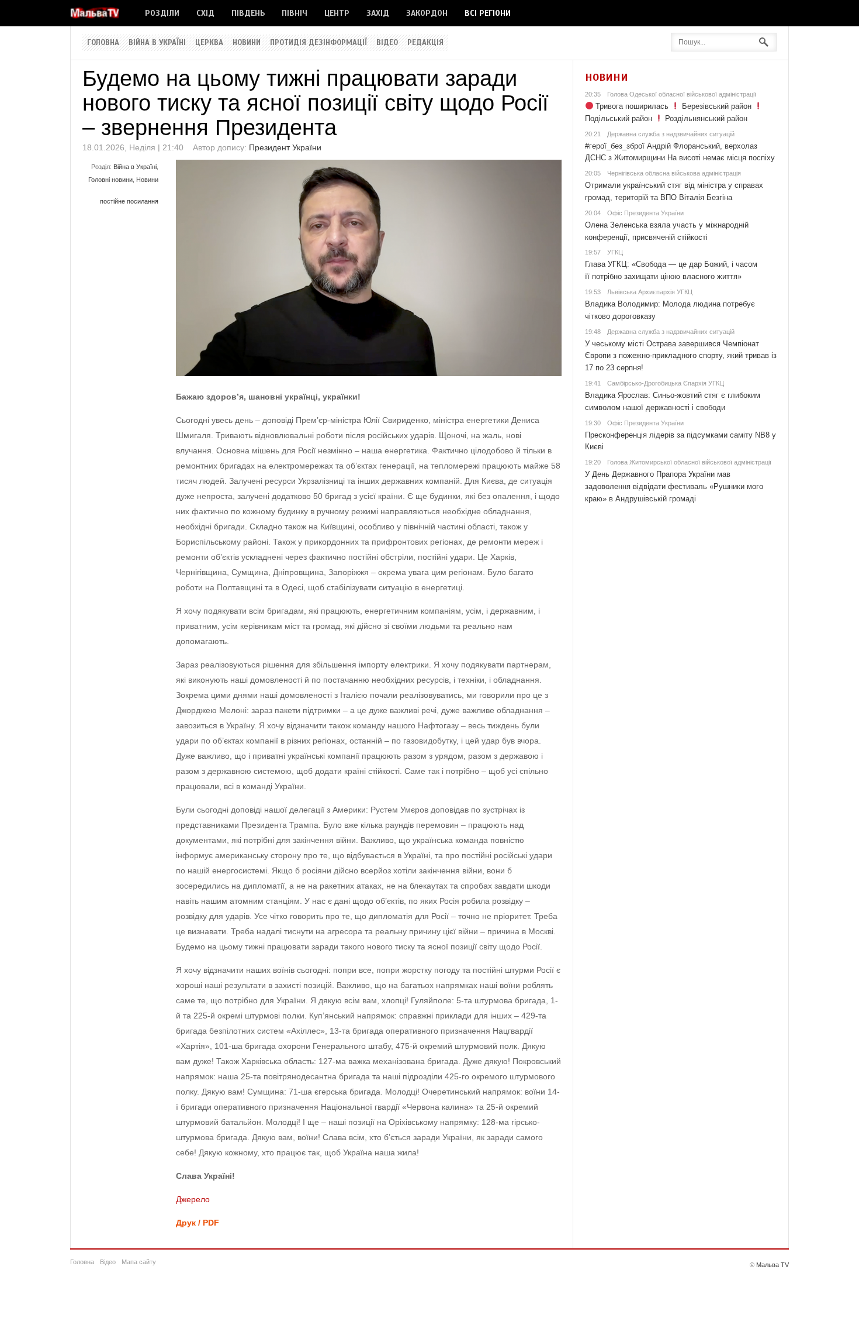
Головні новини (110, 179)
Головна (103, 42)
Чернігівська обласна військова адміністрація (674, 173)
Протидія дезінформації (318, 42)
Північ (294, 13)
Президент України (285, 147)
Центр (336, 13)
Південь (248, 13)
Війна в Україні (157, 42)
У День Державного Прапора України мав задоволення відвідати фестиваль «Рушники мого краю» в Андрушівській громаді (674, 486)
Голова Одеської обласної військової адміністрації (681, 94)
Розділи (162, 13)
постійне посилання (129, 201)
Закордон (427, 13)
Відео (387, 42)
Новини (247, 42)
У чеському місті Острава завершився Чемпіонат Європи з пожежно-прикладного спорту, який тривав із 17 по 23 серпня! (681, 356)
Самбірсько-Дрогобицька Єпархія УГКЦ (665, 383)
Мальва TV (772, 1264)
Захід (377, 13)
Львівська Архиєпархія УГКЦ (649, 291)
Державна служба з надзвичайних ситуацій (671, 133)
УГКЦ (615, 252)
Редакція (425, 42)
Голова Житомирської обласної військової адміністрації (689, 462)
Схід (205, 13)
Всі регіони (488, 13)
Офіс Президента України (645, 212)
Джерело (193, 1199)
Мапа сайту (139, 1261)
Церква (209, 42)
